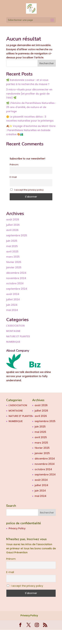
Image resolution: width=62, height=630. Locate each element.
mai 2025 (12, 246)
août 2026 (12, 219)
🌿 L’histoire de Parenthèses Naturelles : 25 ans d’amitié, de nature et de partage (31, 107)
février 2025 (13, 262)
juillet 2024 (13, 299)
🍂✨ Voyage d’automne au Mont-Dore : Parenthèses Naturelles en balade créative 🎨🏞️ (30, 130)
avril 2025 (12, 251)
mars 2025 (13, 256)
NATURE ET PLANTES (18, 336)
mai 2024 (12, 310)
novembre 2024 (16, 278)
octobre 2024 (15, 283)
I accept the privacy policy (29, 189)
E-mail (13, 177)
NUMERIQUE (13, 341)
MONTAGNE (13, 331)
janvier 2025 (13, 267)
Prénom (14, 164)
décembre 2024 (16, 273)
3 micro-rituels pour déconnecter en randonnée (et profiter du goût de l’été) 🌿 (29, 94)
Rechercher (46, 63)
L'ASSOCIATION (15, 325)
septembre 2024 (16, 289)
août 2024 (12, 294)
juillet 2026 (13, 225)
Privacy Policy (17, 528)
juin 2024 (11, 305)
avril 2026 (12, 230)
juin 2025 (11, 241)
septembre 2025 (16, 235)
